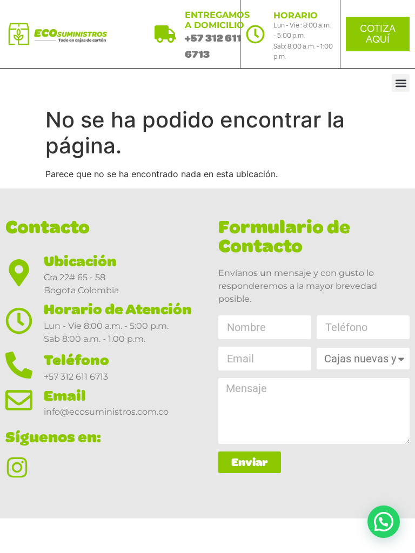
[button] (401, 83)
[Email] (18, 400)
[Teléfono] (18, 365)
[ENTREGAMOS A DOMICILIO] (165, 34)
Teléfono (76, 359)
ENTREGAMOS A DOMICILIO (217, 20)
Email (65, 395)
